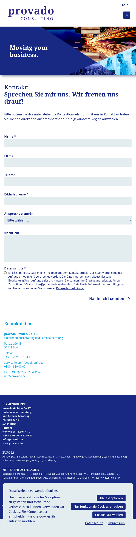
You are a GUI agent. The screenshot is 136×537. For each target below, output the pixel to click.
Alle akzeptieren (111, 498)
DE (123, 5)
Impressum (116, 523)
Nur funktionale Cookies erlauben (98, 506)
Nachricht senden (106, 298)
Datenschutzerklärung (70, 288)
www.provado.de (12, 443)
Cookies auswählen (109, 515)
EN (128, 5)
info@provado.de (47, 284)
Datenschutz (94, 523)
